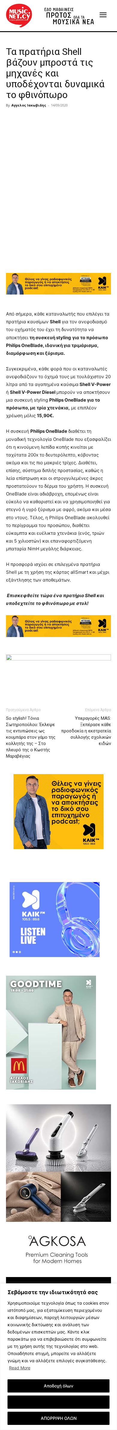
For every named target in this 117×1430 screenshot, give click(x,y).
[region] (58, 1356)
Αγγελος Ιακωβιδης (28, 105)
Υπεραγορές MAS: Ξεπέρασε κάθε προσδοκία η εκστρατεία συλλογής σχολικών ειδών (86, 731)
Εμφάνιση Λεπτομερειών (58, 1402)
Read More (19, 1367)
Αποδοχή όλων (58, 1385)
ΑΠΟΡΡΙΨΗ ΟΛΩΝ (58, 1418)
